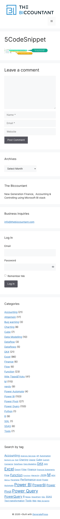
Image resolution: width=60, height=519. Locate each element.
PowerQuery (13, 496)
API (37, 456)
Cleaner (32, 460)
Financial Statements (46, 470)
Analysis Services (28, 456)
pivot (39, 479)
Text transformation (14, 500)
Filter (24, 469)
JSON (43, 475)
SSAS (7, 426)
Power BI (9, 396)
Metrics (7, 480)
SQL (6, 421)
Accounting (10, 312)
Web (34, 501)
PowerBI (39, 485)
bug (16, 460)
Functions (26, 476)
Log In (11, 283)
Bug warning (11, 322)
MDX (53, 475)
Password (10, 260)
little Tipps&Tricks (14, 376)
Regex (28, 497)
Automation (45, 456)
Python (8, 411)
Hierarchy (35, 475)
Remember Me (16, 276)
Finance (9, 361)
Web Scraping (43, 501)
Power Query (12, 406)
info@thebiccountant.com (19, 221)
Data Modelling (13, 336)
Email (7, 246)
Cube (7, 331)
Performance (28, 479)
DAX (6, 351)
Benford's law (9, 460)
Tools (7, 431)
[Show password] (53, 267)
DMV (46, 464)
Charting (9, 327)
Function (9, 371)
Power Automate (14, 391)
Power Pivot (11, 401)
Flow (7, 366)
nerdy (7, 386)
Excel (7, 356)
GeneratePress (40, 514)
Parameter (15, 480)
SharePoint (36, 497)
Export (18, 469)
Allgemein (10, 317)
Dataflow (9, 341)
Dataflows (10, 346)
